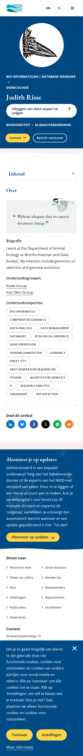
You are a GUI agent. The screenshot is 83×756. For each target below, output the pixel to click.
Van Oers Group (19, 292)
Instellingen (51, 734)
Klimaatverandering (53, 125)
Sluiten (74, 648)
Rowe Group (16, 285)
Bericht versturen (50, 138)
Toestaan (19, 734)
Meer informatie (19, 747)
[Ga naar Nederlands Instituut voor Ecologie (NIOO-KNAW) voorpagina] (14, 8)
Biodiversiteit (18, 125)
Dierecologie (17, 87)
